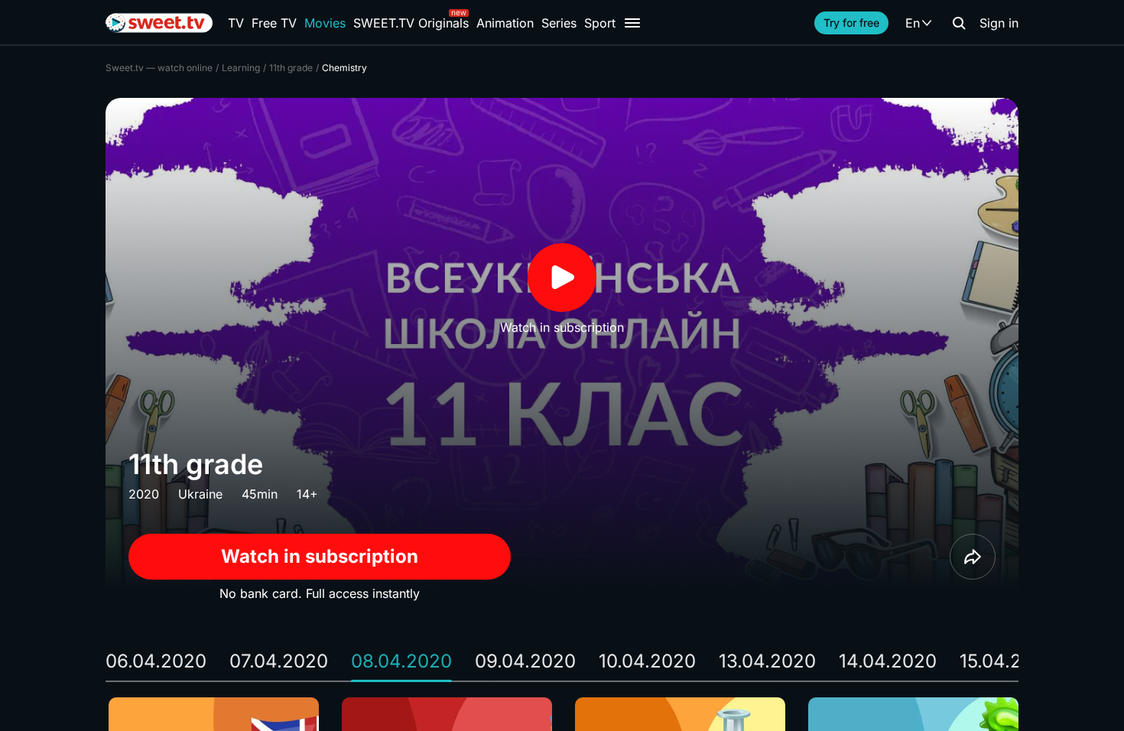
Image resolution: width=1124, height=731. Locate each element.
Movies (325, 23)
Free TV (274, 23)
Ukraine (200, 494)
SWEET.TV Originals (411, 23)
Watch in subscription (319, 556)
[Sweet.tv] (159, 23)
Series (559, 23)
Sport (600, 23)
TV (236, 23)
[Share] (973, 557)
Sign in (998, 23)
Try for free (851, 22)
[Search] (959, 23)
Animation (505, 23)
